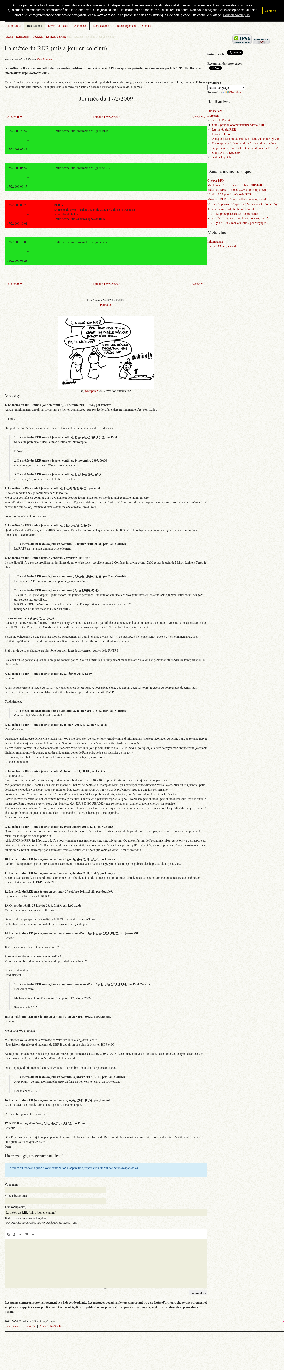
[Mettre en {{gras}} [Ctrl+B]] (8, 1234)
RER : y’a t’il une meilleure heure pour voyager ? (237, 218)
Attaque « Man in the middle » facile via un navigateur (245, 139)
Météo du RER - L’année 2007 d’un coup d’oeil (236, 199)
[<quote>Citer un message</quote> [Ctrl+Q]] (27, 1234)
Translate (235, 92)
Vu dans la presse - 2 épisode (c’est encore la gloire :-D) (242, 204)
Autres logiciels (221, 157)
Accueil (9, 36)
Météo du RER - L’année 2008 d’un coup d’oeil (236, 190)
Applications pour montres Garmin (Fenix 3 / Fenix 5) (245, 148)
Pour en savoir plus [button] (236, 15)
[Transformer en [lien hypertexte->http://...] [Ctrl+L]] (21, 1234)
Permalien (106, 304)
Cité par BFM (215, 180)
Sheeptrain (91, 391)
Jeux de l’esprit (221, 120)
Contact (147, 26)
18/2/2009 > (197, 117)
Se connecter (29, 1326)
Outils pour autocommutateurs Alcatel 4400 (238, 125)
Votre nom (11, 1184)
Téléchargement (126, 26)
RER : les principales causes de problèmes (233, 213)
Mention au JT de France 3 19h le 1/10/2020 (234, 185)
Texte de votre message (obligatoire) (26, 1218)
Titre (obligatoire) (15, 1207)
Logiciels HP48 (221, 134)
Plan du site (12, 1326)
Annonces (80, 26)
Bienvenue (14, 26)
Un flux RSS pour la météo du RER (229, 194)
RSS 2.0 (55, 1326)
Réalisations (34, 26)
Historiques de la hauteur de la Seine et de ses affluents (245, 143)
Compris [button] (270, 10)
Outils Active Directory (226, 152)
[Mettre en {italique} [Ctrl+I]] (14, 1234)
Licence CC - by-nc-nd (221, 246)
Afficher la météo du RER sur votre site (231, 209)
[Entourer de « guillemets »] (33, 1234)
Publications (214, 111)
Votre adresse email (16, 1195)
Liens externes (101, 26)
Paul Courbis (44, 59)
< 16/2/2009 (14, 117)
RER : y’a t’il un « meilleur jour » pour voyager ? (237, 223)
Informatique (215, 241)
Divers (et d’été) (58, 26)
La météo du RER (56, 36)
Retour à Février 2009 (106, 117)
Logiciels (38, 36)
